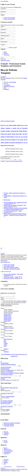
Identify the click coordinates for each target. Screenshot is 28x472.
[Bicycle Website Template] (8, 121)
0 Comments (7, 85)
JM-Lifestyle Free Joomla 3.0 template (13, 205)
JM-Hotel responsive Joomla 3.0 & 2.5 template (15, 208)
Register (3, 49)
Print (5, 87)
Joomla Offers (7, 204)
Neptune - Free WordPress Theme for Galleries (12, 373)
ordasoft (8, 78)
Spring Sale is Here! (9, 277)
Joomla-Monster (5, 363)
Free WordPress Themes (7, 374)
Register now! (17, 7)
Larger (10, 82)
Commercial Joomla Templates (12, 209)
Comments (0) (4, 393)
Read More (8, 367)
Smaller (14, 82)
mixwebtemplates (10, 396)
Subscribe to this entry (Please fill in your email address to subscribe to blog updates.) (13, 303)
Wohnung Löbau (5, 469)
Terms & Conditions (21, 301)
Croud (7, 380)
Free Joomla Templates (6, 402)
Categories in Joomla (9, 278)
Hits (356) (10, 393)
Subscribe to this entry (9, 86)
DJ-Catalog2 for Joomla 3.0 (10, 211)
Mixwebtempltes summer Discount (9, 387)
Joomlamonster (9, 370)
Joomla (16, 277)
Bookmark (6, 89)
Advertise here (14, 356)
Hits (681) (10, 406)
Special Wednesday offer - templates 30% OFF (15, 202)
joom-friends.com (7, 466)
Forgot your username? (9, 19)
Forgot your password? (9, 17)
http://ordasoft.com (5, 262)
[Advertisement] (14, 105)
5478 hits (3, 367)
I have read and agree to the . (14, 301)
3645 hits (3, 377)
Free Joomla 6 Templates (10, 274)
